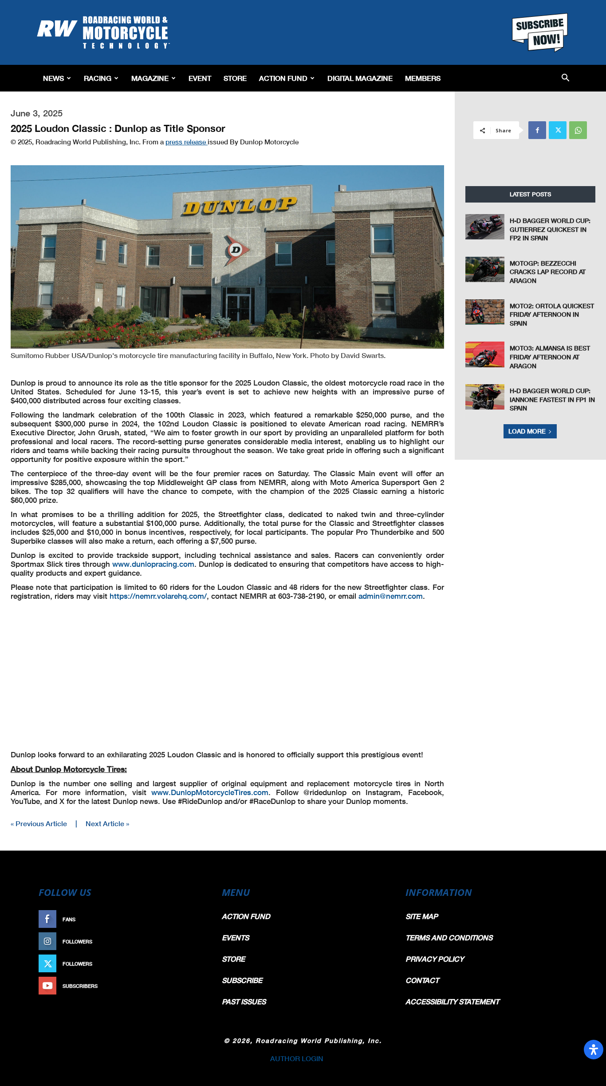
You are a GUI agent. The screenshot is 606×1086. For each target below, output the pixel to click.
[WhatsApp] (578, 130)
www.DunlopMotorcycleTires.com (209, 792)
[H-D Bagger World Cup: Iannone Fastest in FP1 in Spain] (484, 397)
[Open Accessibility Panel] (593, 1049)
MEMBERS (423, 78)
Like (195, 919)
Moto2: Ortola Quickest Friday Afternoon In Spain (552, 314)
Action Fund (283, 78)
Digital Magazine (360, 78)
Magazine (150, 78)
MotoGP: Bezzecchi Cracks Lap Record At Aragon (548, 271)
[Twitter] (558, 130)
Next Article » (107, 823)
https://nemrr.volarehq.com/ (158, 596)
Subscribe (186, 986)
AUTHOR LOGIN (296, 1058)
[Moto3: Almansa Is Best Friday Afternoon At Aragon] (484, 354)
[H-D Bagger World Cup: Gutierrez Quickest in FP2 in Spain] (484, 226)
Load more (527, 431)
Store (235, 78)
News (53, 78)
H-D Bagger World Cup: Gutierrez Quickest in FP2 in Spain (550, 229)
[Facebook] (537, 130)
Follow (191, 941)
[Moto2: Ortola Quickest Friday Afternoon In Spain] (484, 312)
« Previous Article (39, 823)
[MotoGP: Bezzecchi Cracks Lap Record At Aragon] (484, 269)
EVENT (200, 78)
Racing (97, 78)
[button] (565, 78)
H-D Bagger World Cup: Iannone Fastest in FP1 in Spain (552, 399)
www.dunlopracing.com (153, 564)
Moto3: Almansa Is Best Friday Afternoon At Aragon (550, 356)
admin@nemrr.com (390, 596)
